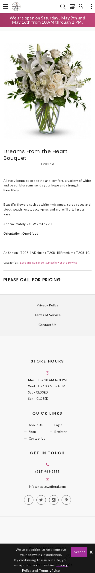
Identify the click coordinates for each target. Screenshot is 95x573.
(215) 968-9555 (47, 471)
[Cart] (73, 6)
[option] (47, 91)
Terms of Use (49, 570)
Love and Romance (32, 262)
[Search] (62, 6)
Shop (32, 432)
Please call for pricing (32, 280)
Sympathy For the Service (61, 262)
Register (60, 432)
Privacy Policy (47, 305)
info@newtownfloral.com (47, 486)
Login (58, 425)
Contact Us (48, 325)
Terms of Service (47, 315)
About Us (36, 425)
